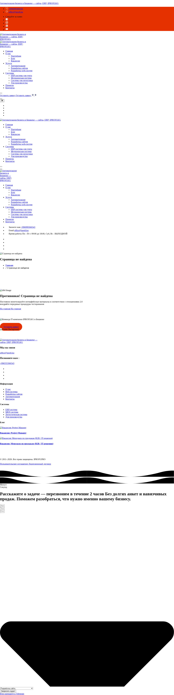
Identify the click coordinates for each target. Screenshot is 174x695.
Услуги (8, 63)
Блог (13, 58)
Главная (9, 185)
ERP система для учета (21, 75)
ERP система (11, 409)
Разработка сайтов (19, 68)
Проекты (9, 219)
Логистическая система (16, 414)
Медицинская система (21, 78)
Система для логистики (22, 80)
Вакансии (15, 61)
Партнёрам (16, 56)
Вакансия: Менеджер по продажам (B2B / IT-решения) (26, 444)
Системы (9, 73)
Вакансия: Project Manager (13, 433)
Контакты (10, 88)
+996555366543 (7, 363)
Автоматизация (18, 66)
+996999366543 (15, 9)
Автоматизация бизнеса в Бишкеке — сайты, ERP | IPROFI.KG (29, 3)
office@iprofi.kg (15, 12)
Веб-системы (11, 392)
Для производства (19, 83)
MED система (11, 412)
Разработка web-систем (21, 71)
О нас (8, 53)
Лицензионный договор (40, 464)
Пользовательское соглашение (14, 464)
